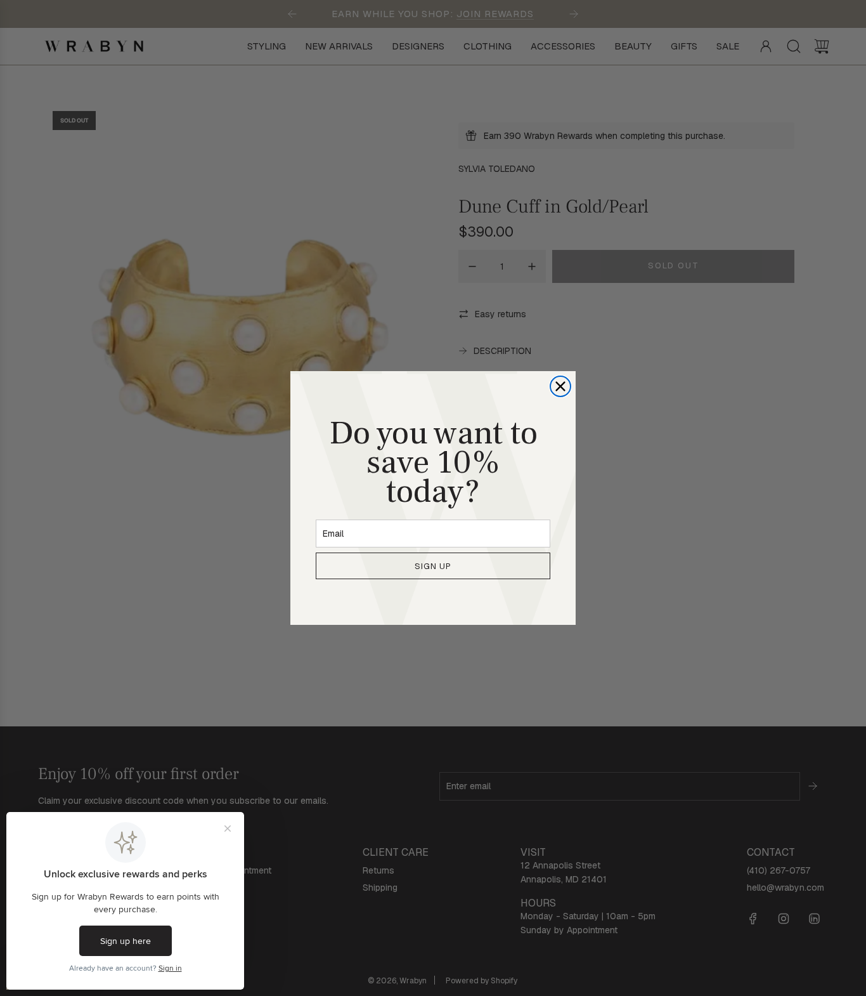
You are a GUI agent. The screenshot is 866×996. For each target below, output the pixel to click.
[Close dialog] (560, 386)
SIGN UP (433, 566)
